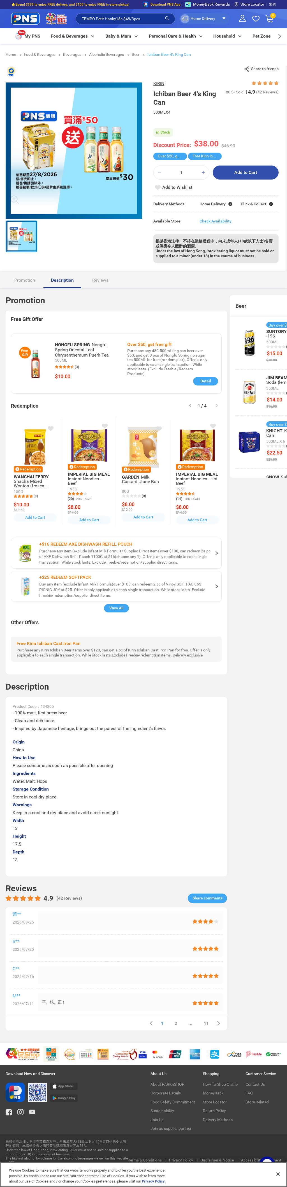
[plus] (203, 172)
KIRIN (158, 83)
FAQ (249, 1093)
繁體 (272, 4)
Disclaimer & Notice (217, 1160)
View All (116, 608)
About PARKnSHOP (167, 1084)
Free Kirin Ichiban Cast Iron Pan (207, 156)
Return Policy (214, 1110)
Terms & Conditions (145, 1160)
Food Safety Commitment (173, 1102)
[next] (279, 36)
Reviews (100, 280)
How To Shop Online (220, 1084)
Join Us (157, 1119)
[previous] (151, 1023)
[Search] (167, 18)
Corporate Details (166, 1093)
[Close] (278, 1174)
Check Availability (216, 221)
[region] (143, 1174)
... (190, 1023)
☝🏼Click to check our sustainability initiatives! (45, 4)
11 (206, 1023)
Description (62, 280)
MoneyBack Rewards (211, 4)
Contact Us (255, 1084)
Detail (205, 381)
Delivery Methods (218, 1119)
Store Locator (252, 4)
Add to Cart (245, 172)
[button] (204, 18)
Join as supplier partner (171, 1128)
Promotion (24, 280)
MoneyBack (213, 1093)
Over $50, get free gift (172, 156)
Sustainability (162, 1110)
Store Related (257, 1102)
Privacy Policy (181, 1160)
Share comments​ (208, 898)
